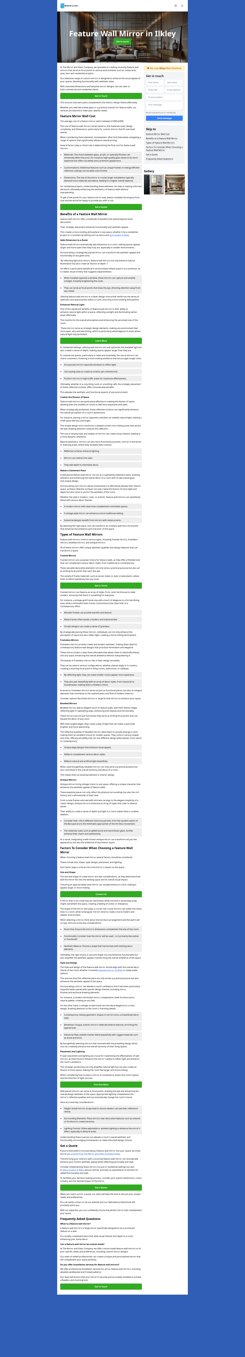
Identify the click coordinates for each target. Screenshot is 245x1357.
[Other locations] (175, 5)
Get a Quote (101, 207)
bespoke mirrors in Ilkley (110, 970)
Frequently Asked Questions (159, 158)
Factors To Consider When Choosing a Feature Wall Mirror (164, 149)
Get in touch (122, 41)
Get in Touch (101, 96)
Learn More (101, 340)
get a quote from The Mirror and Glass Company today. (93, 1153)
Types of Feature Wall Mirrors (160, 142)
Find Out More (101, 1084)
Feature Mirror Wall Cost (158, 134)
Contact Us (101, 894)
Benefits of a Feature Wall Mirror (161, 138)
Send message (164, 118)
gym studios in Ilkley (119, 235)
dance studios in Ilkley (73, 1170)
